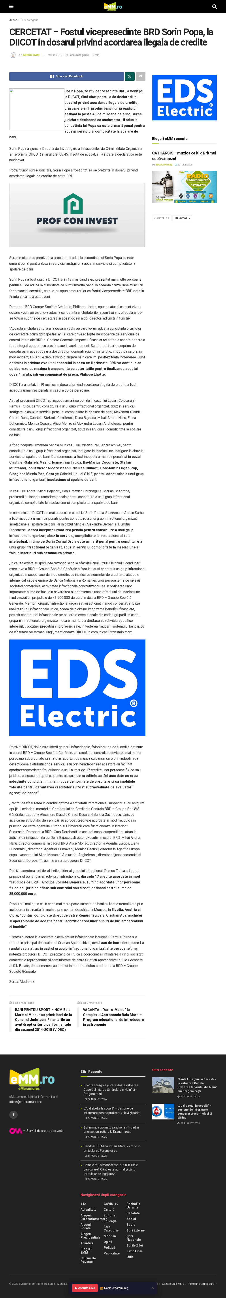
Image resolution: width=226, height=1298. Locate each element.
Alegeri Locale (86, 1226)
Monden (110, 1236)
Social (131, 1219)
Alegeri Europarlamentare (94, 1217)
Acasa (13, 20)
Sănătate (133, 1213)
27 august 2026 (97, 1099)
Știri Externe (136, 1230)
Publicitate (112, 1253)
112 (83, 1204)
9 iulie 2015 (55, 55)
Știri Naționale (134, 1237)
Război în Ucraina (133, 1205)
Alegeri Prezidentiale (90, 1235)
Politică (109, 1247)
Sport (131, 1224)
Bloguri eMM (86, 1250)
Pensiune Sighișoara (201, 1283)
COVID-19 (111, 1204)
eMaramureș (164, 164)
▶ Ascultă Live (85, 1288)
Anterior (162, 218)
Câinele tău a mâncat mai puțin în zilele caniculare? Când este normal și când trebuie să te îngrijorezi (111, 1169)
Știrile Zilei (135, 1245)
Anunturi (87, 1243)
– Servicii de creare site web (43, 1130)
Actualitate (88, 1209)
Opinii (108, 1242)
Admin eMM (31, 55)
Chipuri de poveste (88, 1260)
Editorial (110, 1215)
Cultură (109, 1209)
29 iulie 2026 (184, 164)
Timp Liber (135, 1251)
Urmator (181, 218)
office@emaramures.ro (25, 1102)
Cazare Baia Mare (173, 1283)
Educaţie (110, 1221)
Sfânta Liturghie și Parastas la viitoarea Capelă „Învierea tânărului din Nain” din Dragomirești (111, 1089)
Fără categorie (29, 20)
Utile (130, 1257)
